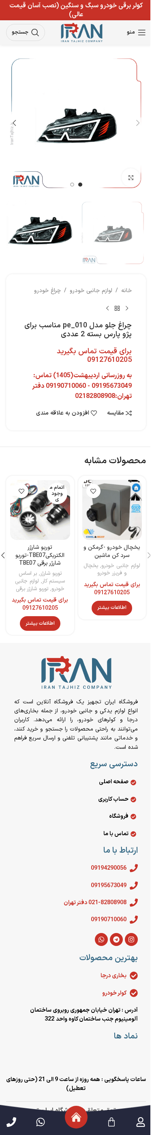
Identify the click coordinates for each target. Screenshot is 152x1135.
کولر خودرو (114, 993)
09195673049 (108, 885)
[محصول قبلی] (127, 308)
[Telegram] (116, 939)
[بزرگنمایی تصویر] (131, 177)
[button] (138, 123)
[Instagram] (131, 939)
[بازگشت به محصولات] (117, 308)
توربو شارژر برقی (32, 589)
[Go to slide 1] (80, 185)
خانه (126, 290)
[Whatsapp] (101, 939)
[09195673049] (134, 885)
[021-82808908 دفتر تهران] (134, 903)
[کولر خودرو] (134, 993)
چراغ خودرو (47, 290)
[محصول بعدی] (107, 308)
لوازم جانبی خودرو (91, 290)
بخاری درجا (113, 976)
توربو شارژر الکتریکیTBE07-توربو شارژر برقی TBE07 (39, 555)
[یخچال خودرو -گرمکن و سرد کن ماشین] (112, 510)
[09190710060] (134, 920)
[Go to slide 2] (72, 185)
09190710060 (108, 920)
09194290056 (108, 868)
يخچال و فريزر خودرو (104, 570)
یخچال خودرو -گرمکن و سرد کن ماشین (111, 551)
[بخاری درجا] (134, 976)
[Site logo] (81, 32)
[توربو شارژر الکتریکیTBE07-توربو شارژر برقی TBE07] (40, 510)
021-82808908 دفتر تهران (95, 903)
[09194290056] (134, 868)
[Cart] (111, 1122)
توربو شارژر (51, 574)
